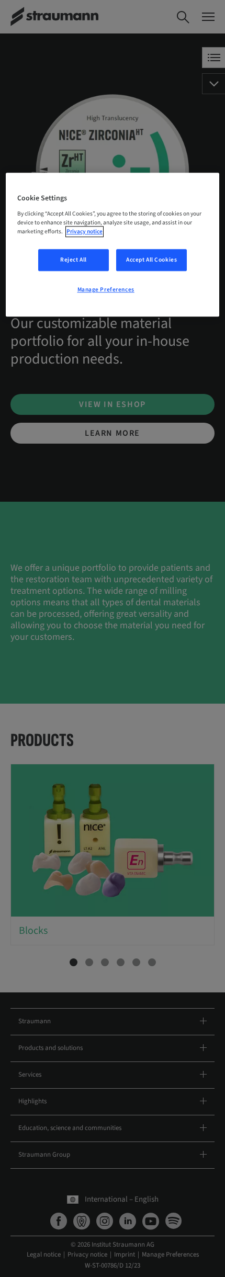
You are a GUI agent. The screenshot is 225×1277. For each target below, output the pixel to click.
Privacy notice (84, 231)
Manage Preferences (105, 289)
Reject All (73, 259)
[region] (113, 245)
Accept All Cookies (151, 259)
